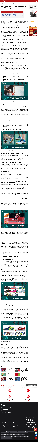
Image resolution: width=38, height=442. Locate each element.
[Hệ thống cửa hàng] (36, 433)
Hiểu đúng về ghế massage (33, 7)
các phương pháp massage (24, 436)
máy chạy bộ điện (14, 431)
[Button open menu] (1, 1)
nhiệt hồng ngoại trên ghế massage (6, 437)
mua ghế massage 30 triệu (23, 432)
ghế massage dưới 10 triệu (29, 431)
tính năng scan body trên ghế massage (7, 436)
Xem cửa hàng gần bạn (32, 385)
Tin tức (6, 3)
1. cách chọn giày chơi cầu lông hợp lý (9, 14)
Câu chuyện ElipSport (17, 421)
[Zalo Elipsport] (36, 435)
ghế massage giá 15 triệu (5, 432)
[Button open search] (35, 1)
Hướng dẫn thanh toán (5, 426)
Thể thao (9, 3)
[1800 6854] (36, 438)
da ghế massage (16, 436)
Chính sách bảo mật (5, 423)
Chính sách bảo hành (5, 421)
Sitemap (15, 426)
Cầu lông (12, 3)
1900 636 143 (21, 414)
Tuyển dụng (16, 425)
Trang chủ (2, 3)
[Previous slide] (29, 17)
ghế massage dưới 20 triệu (14, 432)
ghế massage (8, 431)
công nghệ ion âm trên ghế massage (19, 434)
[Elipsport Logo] (19, 405)
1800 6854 (3, 414)
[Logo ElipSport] (5, 1)
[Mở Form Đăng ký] (35, 430)
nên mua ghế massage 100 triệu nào (6, 434)
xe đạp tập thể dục (21, 431)
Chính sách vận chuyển (5, 419)
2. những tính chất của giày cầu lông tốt (9, 15)
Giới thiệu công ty (17, 419)
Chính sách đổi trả (4, 422)
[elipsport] (27, 424)
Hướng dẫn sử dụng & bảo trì (6, 425)
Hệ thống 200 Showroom (18, 423)
